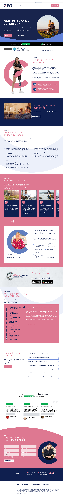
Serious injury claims (21, 14)
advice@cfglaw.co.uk (42, 474)
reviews (37, 44)
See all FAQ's (7, 366)
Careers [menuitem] (24, 2)
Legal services (17, 5)
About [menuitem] (19, 2)
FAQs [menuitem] (18, 484)
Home (5, 14)
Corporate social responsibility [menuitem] (23, 485)
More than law (33, 5)
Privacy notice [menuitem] (46, 484)
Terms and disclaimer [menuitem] (36, 484)
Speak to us (54, 5)
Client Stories (35, 116)
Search (39, 2)
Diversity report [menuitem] (25, 484)
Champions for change (41, 5)
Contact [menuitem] (30, 2)
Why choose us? (25, 5)
